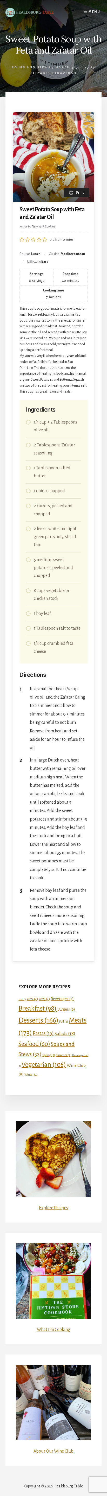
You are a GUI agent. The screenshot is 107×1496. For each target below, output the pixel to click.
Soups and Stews (31, 67)
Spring (48, 1055)
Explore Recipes (53, 1208)
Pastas (43, 1033)
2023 (44, 999)
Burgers (66, 1009)
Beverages (62, 999)
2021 (22, 999)
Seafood (34, 1044)
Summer (63, 1055)
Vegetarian (44, 1064)
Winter (31, 1074)
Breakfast (37, 1008)
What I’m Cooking (53, 1329)
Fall (63, 1021)
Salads (65, 1033)
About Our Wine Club (53, 1451)
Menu (94, 12)
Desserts (38, 1020)
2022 (32, 999)
